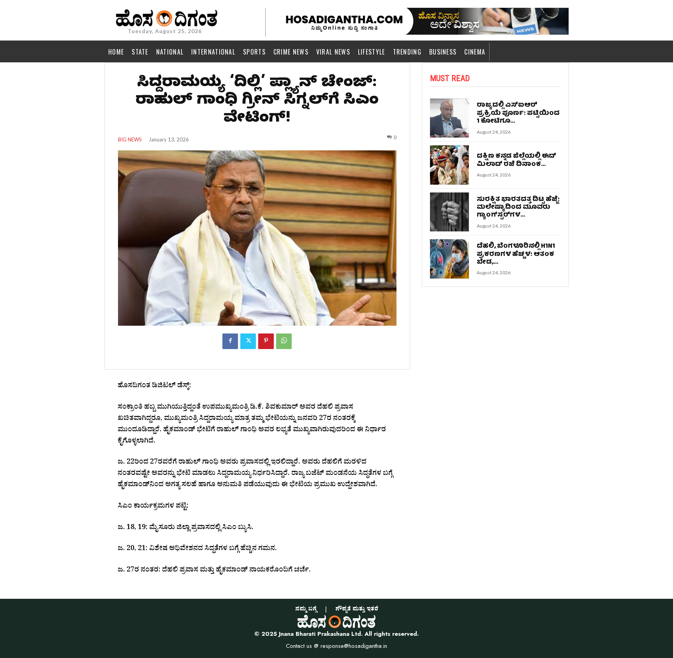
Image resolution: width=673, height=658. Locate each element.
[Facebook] (230, 341)
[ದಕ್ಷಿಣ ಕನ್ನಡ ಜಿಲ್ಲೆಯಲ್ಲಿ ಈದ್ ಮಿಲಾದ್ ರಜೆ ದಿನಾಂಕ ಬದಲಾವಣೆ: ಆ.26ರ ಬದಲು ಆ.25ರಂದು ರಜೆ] (449, 165)
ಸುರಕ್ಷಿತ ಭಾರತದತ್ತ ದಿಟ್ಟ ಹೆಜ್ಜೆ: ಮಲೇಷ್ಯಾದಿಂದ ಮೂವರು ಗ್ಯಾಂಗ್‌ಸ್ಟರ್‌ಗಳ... (518, 207)
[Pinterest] (266, 341)
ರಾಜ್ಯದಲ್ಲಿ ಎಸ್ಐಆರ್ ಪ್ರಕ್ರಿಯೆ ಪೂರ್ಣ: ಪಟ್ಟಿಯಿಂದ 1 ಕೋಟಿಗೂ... (518, 113)
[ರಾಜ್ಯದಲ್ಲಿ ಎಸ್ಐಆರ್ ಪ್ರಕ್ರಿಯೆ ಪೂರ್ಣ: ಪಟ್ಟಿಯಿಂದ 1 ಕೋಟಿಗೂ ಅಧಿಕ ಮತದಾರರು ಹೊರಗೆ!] (449, 118)
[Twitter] (248, 341)
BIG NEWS (130, 139)
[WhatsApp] (284, 341)
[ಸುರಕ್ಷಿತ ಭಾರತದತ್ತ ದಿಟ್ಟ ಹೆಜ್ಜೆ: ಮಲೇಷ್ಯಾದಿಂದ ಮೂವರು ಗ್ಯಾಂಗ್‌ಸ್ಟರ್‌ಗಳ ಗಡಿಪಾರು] (449, 212)
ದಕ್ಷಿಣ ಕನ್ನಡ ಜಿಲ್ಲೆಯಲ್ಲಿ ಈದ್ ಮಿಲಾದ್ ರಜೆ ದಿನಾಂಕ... (516, 160)
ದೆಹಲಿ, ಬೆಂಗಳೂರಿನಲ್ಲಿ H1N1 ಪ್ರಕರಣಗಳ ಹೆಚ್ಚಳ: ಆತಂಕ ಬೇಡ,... (516, 254)
